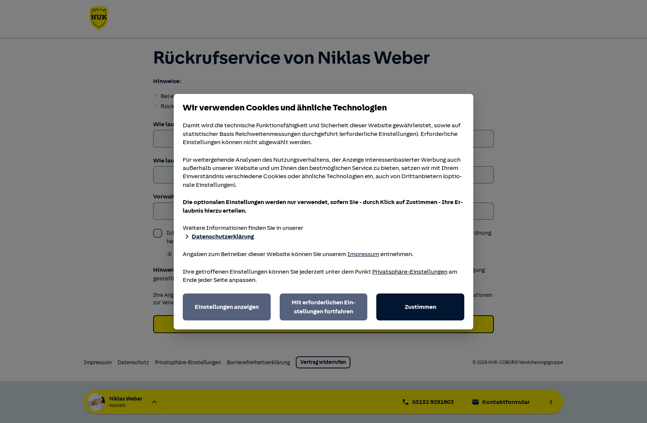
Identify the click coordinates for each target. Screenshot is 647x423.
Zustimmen (420, 307)
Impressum (363, 254)
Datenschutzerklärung (223, 236)
